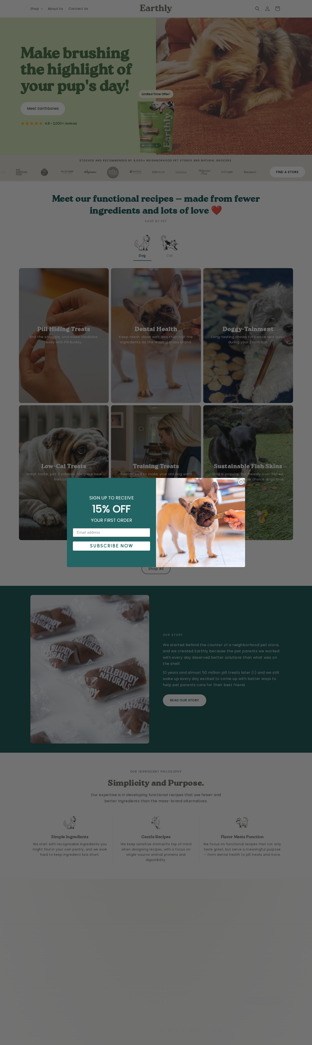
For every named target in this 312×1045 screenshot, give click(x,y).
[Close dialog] (241, 482)
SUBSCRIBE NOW (111, 546)
